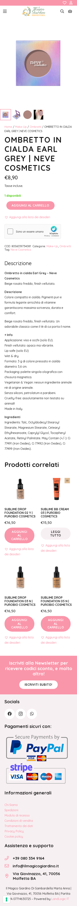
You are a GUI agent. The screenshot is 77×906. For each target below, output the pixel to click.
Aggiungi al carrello (30, 205)
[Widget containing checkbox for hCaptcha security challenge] (32, 231)
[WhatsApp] (32, 714)
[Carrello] (70, 11)
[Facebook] (9, 714)
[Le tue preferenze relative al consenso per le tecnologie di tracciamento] (6, 899)
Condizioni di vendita (18, 821)
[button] (5, 11)
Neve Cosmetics (21, 249)
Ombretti (35, 127)
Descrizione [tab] (18, 263)
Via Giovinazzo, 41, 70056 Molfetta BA (36, 876)
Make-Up (21, 127)
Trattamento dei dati (18, 826)
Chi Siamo (11, 805)
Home (8, 127)
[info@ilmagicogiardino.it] (8, 866)
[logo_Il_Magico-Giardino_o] (33, 11)
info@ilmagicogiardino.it (36, 865)
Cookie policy (13, 836)
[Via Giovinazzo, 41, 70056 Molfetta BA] (8, 876)
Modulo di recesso (17, 815)
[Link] (64, 3)
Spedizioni (11, 810)
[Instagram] (21, 714)
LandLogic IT (60, 899)
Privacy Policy (14, 831)
